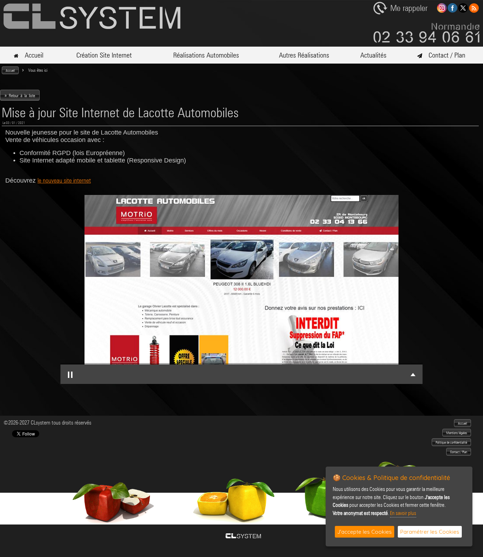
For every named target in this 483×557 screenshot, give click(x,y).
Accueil (30, 55)
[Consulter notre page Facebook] (453, 10)
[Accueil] (92, 27)
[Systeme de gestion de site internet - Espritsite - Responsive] (243, 536)
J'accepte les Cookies (364, 531)
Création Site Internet (104, 55)
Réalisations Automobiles (206, 55)
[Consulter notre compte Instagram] (442, 10)
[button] (10, 70)
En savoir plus (403, 513)
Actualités (373, 55)
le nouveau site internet (64, 180)
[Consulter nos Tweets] (463, 10)
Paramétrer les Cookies (429, 531)
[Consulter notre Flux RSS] (474, 10)
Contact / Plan (443, 55)
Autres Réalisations (304, 55)
